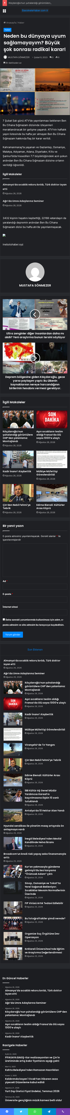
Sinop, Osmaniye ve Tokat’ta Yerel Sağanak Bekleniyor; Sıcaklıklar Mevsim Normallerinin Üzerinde (45, 888)
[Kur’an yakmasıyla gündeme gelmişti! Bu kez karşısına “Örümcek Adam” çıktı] (13, 871)
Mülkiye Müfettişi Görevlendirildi (47, 473)
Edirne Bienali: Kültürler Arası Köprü (50, 506)
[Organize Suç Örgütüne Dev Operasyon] (13, 938)
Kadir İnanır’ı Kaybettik (17, 471)
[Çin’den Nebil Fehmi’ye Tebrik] (18, 493)
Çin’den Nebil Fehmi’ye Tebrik (17, 506)
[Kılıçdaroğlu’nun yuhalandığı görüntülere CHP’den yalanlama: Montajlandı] (18, 419)
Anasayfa (11, 22)
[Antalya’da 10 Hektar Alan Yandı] (13, 815)
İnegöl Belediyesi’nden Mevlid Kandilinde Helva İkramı (43, 840)
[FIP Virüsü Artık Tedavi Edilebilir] (13, 907)
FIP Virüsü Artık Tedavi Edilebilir (44, 903)
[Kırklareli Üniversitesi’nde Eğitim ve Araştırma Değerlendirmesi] (13, 953)
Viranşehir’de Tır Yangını (40, 745)
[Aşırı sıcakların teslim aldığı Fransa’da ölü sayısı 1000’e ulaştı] (51, 419)
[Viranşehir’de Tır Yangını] (13, 749)
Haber (21, 22)
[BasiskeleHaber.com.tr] (35, 10)
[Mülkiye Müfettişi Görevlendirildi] (51, 459)
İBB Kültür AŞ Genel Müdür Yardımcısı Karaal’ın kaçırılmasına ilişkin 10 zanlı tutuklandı (42, 796)
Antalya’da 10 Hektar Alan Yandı (44, 810)
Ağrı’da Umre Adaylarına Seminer (23, 201)
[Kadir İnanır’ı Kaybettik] (18, 459)
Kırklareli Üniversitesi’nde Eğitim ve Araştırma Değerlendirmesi (44, 950)
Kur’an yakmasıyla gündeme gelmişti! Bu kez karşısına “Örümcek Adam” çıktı (42, 870)
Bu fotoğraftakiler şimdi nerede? (45, 918)
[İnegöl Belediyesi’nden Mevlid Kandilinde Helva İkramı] (13, 843)
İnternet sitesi (10, 606)
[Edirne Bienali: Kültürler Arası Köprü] (51, 493)
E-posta (8, 594)
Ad (5, 581)
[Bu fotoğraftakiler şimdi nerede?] (13, 923)
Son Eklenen (35, 649)
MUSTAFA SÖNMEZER (19, 57)
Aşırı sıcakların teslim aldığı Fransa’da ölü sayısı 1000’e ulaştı (49, 435)
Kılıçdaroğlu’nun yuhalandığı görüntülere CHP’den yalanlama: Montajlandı (18, 436)
